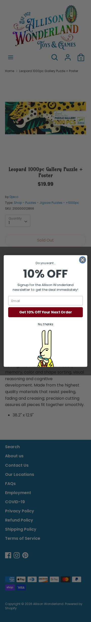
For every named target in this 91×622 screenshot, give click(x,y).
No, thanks (45, 324)
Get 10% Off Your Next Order (45, 312)
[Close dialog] (82, 260)
